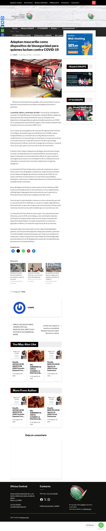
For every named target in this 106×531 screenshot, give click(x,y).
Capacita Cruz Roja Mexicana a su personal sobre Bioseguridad (35, 275)
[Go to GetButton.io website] (101, 529)
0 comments (37, 55)
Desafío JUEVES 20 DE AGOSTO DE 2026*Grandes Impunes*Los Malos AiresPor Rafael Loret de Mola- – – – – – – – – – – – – (18, 366)
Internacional (68, 28)
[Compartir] (2, 35)
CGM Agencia (87, 509)
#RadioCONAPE (27, 28)
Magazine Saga (24, 517)
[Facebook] (41, 499)
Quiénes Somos (16, 3)
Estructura (28, 3)
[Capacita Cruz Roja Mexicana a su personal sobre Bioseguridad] (35, 267)
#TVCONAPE (42, 28)
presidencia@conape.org (18, 507)
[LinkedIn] (2, 26)
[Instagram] (48, 499)
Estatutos (65, 3)
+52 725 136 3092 (15, 504)
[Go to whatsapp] (101, 525)
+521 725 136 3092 (52, 494)
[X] (45, 499)
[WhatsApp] (2, 30)
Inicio (14, 28)
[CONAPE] (19, 308)
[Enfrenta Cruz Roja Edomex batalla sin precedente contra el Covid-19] (18, 267)
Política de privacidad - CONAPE (49, 506)
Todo (23, 291)
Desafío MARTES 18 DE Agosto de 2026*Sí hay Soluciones (53, 366)
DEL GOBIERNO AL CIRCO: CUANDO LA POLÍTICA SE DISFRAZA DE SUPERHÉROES (36, 369)
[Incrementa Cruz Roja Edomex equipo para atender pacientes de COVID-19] (53, 267)
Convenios (75, 3)
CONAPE (14, 55)
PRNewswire (54, 3)
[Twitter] (2, 22)
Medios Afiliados (41, 3)
